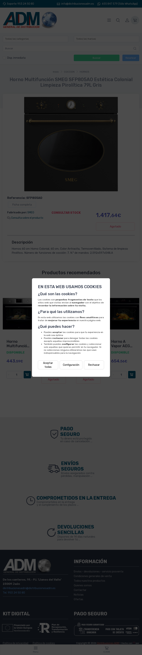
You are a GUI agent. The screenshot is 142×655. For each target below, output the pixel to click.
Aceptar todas (48, 364)
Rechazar (94, 364)
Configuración (71, 364)
